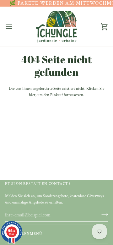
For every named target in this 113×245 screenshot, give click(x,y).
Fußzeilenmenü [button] (23, 233)
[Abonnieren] (103, 214)
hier (32, 95)
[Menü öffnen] (14, 26)
